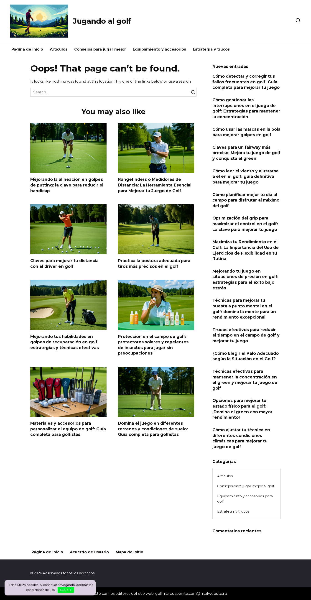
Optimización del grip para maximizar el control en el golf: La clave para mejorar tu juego (245, 224)
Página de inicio (27, 49)
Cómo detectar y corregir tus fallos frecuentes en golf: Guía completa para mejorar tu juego (246, 82)
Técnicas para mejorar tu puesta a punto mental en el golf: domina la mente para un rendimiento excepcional (244, 308)
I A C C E (66, 590)
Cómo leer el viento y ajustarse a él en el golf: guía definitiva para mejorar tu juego (245, 176)
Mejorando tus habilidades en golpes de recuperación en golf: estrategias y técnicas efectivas (64, 342)
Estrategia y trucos (211, 49)
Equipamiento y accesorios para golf (245, 498)
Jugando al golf (102, 21)
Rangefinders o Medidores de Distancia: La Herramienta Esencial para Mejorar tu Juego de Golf (154, 185)
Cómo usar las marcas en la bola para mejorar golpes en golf (246, 132)
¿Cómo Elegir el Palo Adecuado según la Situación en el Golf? (245, 356)
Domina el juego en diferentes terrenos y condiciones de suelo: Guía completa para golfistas (153, 429)
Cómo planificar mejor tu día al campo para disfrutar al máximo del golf (245, 200)
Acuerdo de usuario (89, 552)
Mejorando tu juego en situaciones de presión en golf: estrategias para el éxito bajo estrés (245, 279)
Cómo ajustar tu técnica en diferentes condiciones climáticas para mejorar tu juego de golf (241, 438)
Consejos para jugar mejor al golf (245, 486)
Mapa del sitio (129, 552)
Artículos (58, 49)
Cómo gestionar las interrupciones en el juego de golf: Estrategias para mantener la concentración (246, 108)
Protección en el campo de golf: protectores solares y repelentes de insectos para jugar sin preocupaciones (153, 344)
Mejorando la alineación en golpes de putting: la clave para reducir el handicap (66, 185)
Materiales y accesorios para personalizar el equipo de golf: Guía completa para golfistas (68, 429)
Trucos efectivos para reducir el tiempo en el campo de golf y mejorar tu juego (246, 335)
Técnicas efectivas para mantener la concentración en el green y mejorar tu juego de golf (244, 380)
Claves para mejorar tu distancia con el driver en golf (64, 263)
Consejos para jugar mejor (100, 49)
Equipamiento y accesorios (159, 49)
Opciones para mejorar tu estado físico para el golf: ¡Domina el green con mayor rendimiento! (242, 409)
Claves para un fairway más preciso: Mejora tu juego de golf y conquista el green (246, 153)
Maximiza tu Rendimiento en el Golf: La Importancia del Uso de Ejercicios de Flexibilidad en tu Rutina (245, 250)
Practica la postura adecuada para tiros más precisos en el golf (154, 263)
